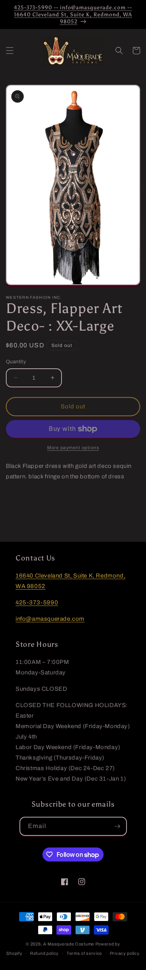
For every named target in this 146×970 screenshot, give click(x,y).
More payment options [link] (73, 447)
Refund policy (44, 953)
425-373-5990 (37, 602)
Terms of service (84, 953)
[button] (9, 50)
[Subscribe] (117, 826)
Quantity (16, 361)
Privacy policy (125, 953)
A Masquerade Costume (68, 944)
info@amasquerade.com (50, 619)
